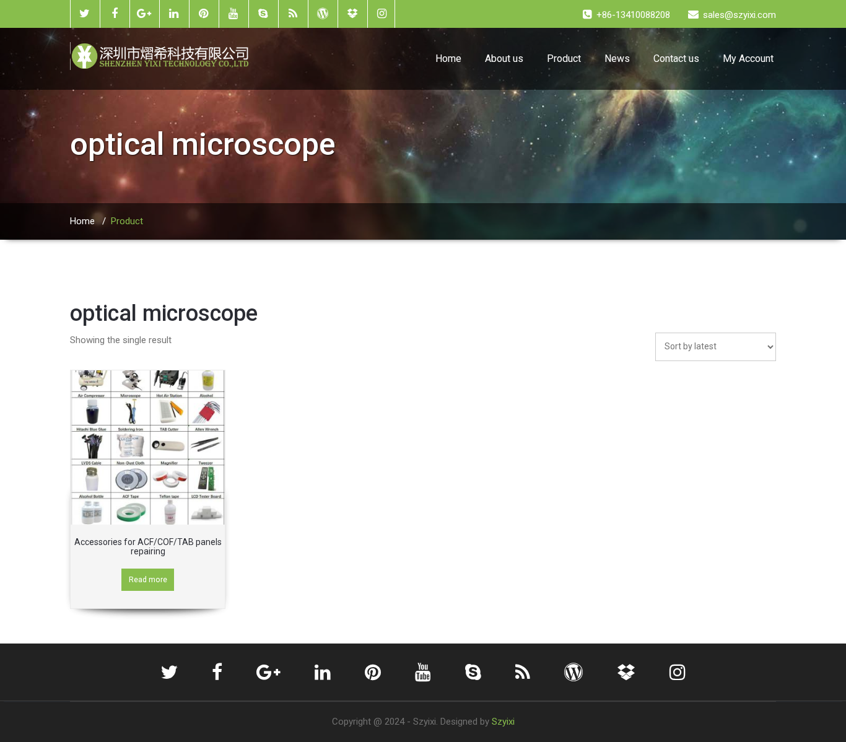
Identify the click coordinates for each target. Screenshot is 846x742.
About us (504, 58)
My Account (748, 58)
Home (448, 58)
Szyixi (503, 721)
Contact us (676, 58)
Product (564, 58)
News (617, 58)
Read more (148, 579)
